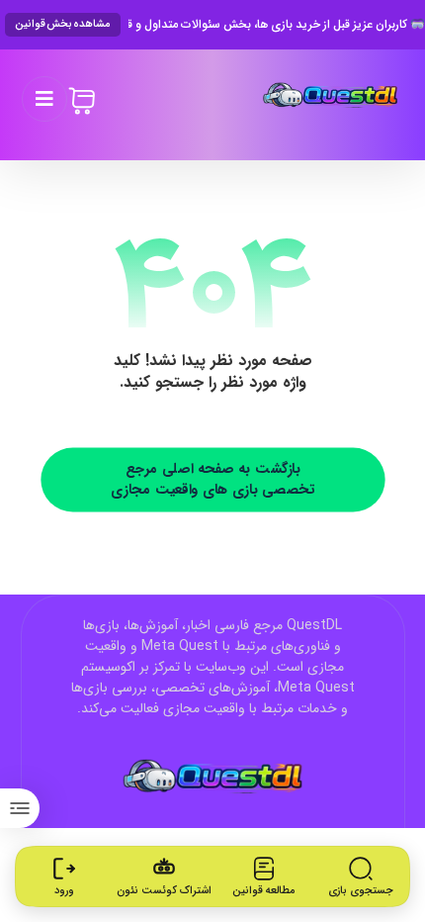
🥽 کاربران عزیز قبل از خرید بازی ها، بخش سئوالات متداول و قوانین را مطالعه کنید (276, 25)
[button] (44, 99)
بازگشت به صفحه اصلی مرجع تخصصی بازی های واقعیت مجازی (212, 479)
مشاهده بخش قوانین (63, 24)
